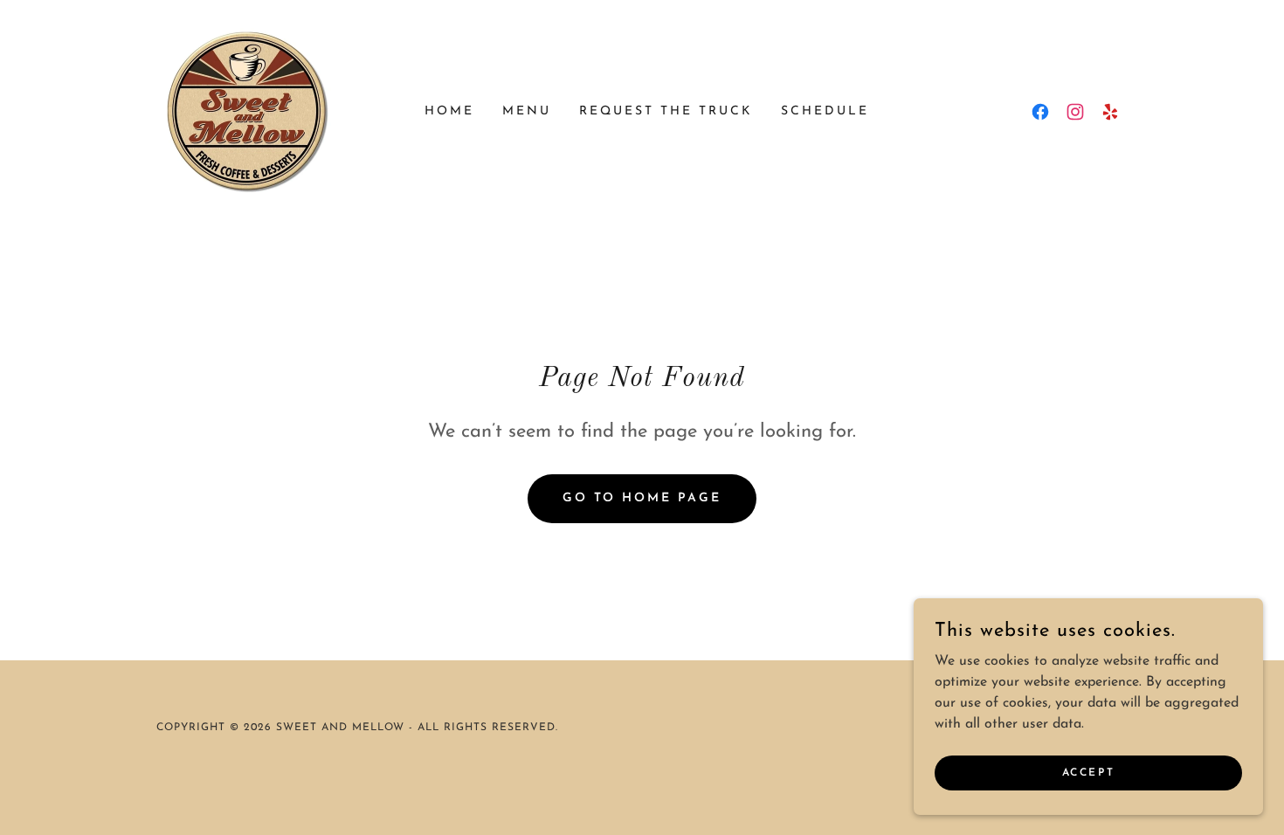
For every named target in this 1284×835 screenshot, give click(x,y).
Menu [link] (526, 111)
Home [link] (449, 111)
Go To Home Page (642, 498)
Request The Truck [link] (666, 111)
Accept (1088, 772)
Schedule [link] (825, 111)
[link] (248, 111)
